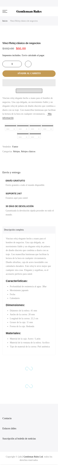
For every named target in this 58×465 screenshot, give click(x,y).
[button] (29, 82)
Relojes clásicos (28, 151)
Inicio (5, 21)
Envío (24, 55)
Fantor (15, 146)
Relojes (16, 151)
